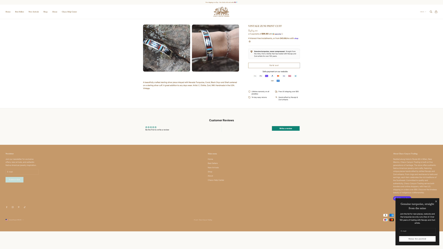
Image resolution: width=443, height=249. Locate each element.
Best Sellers (19, 11)
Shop (45, 11)
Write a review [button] (285, 128)
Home (8, 11)
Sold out (274, 65)
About (54, 11)
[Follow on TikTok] (25, 207)
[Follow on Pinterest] (19, 207)
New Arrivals (33, 11)
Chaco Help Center (69, 11)
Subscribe (14, 179)
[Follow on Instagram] (13, 207)
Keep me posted (417, 239)
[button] (274, 34)
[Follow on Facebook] (7, 207)
